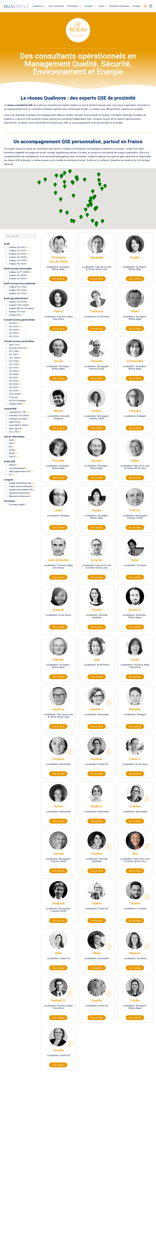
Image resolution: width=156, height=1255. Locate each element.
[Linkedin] (150, 6)
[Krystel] (97, 596)
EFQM (12, 450)
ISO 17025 (14, 364)
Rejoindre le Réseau (119, 6)
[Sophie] (97, 497)
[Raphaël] (58, 646)
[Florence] (58, 746)
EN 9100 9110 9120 (19, 348)
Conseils (88, 6)
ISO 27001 (14, 336)
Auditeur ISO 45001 (19, 254)
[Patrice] (135, 497)
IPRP (12, 443)
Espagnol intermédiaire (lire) (22, 489)
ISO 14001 (15, 326)
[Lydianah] (58, 596)
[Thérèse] (58, 840)
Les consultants (56, 6)
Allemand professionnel (20, 496)
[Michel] (58, 398)
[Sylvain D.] (135, 596)
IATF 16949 (15, 358)
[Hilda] (58, 940)
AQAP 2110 (15, 344)
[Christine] (135, 398)
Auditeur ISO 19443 (18, 278)
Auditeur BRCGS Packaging (22, 308)
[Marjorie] (135, 940)
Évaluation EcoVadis (19, 419)
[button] (64, 186)
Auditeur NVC (16, 315)
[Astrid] (58, 793)
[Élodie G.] (97, 793)
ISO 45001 (15, 330)
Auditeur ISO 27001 (18, 260)
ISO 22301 (14, 387)
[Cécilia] (135, 987)
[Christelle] (58, 447)
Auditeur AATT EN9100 (20, 272)
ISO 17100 (14, 367)
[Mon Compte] (145, 6)
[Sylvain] (58, 348)
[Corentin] (97, 547)
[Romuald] (97, 348)
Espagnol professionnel (20, 493)
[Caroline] (58, 1037)
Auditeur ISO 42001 (18, 264)
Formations (72, 6)
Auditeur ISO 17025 (18, 290)
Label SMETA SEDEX (19, 425)
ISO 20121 (14, 377)
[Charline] (135, 793)
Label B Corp (15, 422)
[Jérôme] (135, 890)
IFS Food (14, 397)
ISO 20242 (14, 381)
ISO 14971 (14, 354)
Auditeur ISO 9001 (18, 247)
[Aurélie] (135, 244)
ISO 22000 (15, 384)
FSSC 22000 (15, 394)
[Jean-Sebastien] (58, 547)
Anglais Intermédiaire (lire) (21, 483)
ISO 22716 (14, 390)
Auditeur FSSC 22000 (19, 305)
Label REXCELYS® (18, 412)
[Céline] (135, 447)
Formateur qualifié (18, 504)
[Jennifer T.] (97, 696)
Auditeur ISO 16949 (18, 275)
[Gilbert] (135, 298)
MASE (13, 453)
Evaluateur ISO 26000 (19, 415)
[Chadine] (97, 840)
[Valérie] (97, 890)
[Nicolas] (97, 447)
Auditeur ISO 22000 (18, 301)
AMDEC (13, 465)
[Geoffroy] (58, 696)
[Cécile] (135, 646)
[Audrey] (97, 398)
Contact (136, 6)
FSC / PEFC (15, 432)
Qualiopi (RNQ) (17, 404)
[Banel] (135, 547)
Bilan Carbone (16, 428)
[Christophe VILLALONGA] (58, 244)
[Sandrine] (97, 746)
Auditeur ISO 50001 (18, 257)
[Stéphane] (58, 890)
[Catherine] (97, 298)
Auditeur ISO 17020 (18, 287)
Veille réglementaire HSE (21, 471)
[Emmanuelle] (135, 348)
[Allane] (97, 940)
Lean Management (18, 468)
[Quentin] (97, 987)
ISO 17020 (14, 361)
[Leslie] (58, 497)
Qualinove (37, 6)
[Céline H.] (135, 746)
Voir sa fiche (58, 279)
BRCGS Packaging (18, 400)
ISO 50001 (14, 333)
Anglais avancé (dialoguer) (22, 486)
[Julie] (97, 646)
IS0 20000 (14, 374)
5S (11, 474)
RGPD (12, 440)
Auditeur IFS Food (17, 311)
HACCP (13, 456)
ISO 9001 (14, 323)
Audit (101, 6)
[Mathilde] (135, 696)
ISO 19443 (14, 371)
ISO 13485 (14, 351)
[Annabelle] (97, 244)
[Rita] (135, 840)
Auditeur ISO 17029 (18, 293)
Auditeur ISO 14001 (19, 250)
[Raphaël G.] (58, 987)
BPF (11, 446)
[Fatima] (58, 298)
